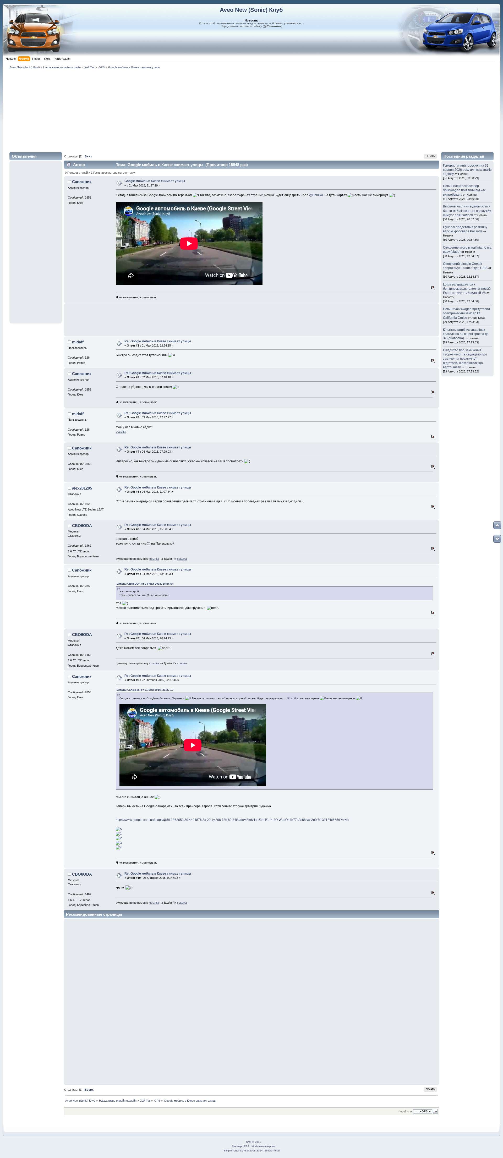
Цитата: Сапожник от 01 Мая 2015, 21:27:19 (145, 689)
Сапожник (81, 181)
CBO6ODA (82, 525)
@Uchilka (316, 195)
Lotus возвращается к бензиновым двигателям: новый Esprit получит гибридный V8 (467, 289)
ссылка (121, 431)
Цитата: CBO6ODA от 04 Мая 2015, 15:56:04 (145, 583)
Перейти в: (405, 1111)
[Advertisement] (251, 109)
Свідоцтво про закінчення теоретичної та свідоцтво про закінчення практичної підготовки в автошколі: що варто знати (465, 358)
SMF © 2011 (253, 1141)
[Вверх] (497, 525)
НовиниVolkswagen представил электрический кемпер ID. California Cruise (466, 313)
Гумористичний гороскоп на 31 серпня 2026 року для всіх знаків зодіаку (467, 170)
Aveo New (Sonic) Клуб (251, 10)
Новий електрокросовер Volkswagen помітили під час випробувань (464, 190)
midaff (78, 342)
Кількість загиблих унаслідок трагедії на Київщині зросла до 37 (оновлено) (466, 334)
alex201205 (82, 488)
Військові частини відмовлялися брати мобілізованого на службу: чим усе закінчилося (467, 211)
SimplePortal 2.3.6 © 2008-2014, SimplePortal (252, 1150)
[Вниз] (497, 539)
